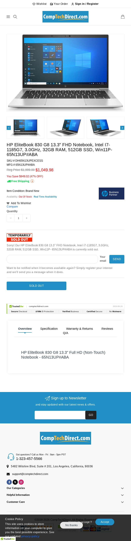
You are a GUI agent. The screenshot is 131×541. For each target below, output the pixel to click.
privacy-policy (30, 536)
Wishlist (41, 3)
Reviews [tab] (107, 328)
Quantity (12, 211)
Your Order (60, 3)
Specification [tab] (49, 328)
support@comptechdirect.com (30, 474)
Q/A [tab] (65, 333)
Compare (12, 206)
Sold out (36, 285)
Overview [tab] (25, 328)
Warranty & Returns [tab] (79, 328)
